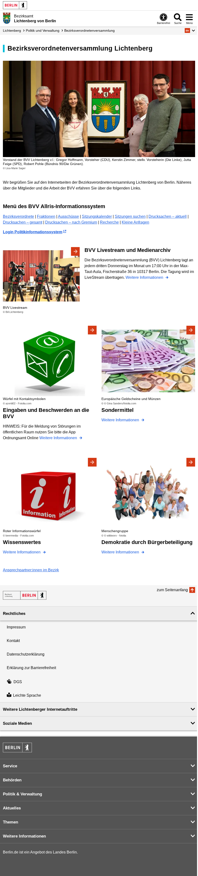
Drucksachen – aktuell (167, 216)
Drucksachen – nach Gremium (71, 222)
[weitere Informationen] (6, 18)
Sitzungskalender (97, 216)
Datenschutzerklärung (25, 654)
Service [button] (10, 766)
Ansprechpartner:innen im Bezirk (31, 570)
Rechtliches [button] (14, 613)
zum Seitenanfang (172, 590)
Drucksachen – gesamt (22, 222)
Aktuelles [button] (12, 808)
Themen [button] (10, 822)
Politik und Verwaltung (42, 30)
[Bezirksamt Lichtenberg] (24, 595)
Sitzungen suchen (130, 216)
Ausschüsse (68, 216)
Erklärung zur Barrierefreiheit (31, 668)
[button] (190, 30)
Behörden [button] (12, 780)
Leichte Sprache (27, 695)
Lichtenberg (12, 30)
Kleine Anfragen (135, 222)
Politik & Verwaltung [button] (22, 794)
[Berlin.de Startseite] (15, 5)
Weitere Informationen (145, 277)
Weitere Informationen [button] (24, 836)
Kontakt (13, 641)
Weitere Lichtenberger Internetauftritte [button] (40, 709)
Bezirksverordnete (18, 216)
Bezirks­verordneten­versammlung (89, 30)
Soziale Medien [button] (17, 723)
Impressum (16, 627)
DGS (18, 682)
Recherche (109, 222)
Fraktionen (46, 216)
